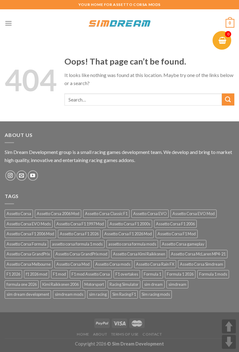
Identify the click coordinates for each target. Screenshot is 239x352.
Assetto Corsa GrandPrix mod (81, 253)
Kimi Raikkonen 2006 (60, 284)
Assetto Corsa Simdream (201, 264)
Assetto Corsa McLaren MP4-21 (198, 253)
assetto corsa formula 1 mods (77, 243)
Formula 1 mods (213, 274)
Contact (152, 334)
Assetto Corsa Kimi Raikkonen (139, 253)
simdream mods (69, 294)
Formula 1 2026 (180, 274)
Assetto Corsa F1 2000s (130, 223)
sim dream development (28, 294)
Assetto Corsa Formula (26, 243)
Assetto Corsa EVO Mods (29, 223)
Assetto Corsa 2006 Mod (58, 213)
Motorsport (94, 284)
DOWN (229, 342)
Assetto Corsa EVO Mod (193, 213)
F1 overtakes (126, 274)
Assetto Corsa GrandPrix (28, 253)
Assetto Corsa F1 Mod (176, 233)
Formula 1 (152, 274)
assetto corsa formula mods (132, 243)
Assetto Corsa (19, 213)
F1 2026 (13, 274)
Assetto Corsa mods (112, 264)
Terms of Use (125, 334)
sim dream (153, 284)
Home (83, 334)
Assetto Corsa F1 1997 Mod (80, 223)
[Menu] (8, 23)
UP (229, 326)
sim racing (98, 294)
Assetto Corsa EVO (150, 213)
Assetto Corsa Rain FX (155, 264)
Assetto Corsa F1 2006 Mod (30, 233)
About (100, 334)
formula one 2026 (22, 284)
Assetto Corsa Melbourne (29, 264)
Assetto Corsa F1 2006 (175, 223)
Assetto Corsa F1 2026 (79, 233)
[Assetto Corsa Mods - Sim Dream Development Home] (119, 23)
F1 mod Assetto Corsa (91, 274)
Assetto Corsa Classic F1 (106, 213)
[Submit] (228, 99)
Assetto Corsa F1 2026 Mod (128, 233)
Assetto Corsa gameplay (183, 243)
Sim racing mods (156, 294)
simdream (177, 284)
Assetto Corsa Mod (73, 264)
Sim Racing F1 (124, 294)
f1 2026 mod (36, 274)
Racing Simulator (124, 284)
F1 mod (59, 274)
